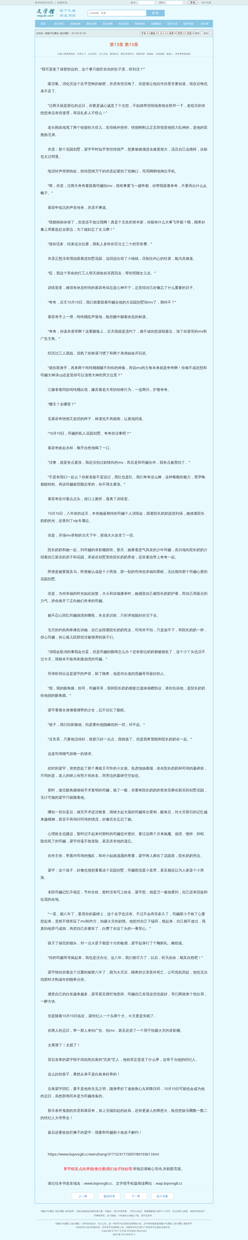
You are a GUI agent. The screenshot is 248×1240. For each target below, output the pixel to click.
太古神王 (92, 53)
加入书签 (162, 1196)
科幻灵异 (124, 23)
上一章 (82, 1196)
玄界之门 (81, 53)
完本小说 (172, 23)
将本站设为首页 (44, 2)
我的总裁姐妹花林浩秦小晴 (90, 1211)
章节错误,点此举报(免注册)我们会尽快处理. (98, 1168)
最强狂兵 (114, 53)
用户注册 (206, 2)
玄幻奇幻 (59, 23)
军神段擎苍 (99, 1215)
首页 (43, 23)
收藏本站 (62, 2)
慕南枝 (150, 53)
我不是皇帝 (146, 1215)
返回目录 (109, 1196)
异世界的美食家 (182, 53)
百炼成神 (160, 53)
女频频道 (156, 23)
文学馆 (57, 12)
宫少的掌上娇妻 (180, 1211)
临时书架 (188, 23)
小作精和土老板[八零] (128, 1215)
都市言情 (91, 23)
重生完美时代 (127, 53)
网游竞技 (140, 23)
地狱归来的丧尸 (197, 1211)
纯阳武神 (140, 53)
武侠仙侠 (75, 23)
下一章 (135, 1196)
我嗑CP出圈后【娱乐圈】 (57, 33)
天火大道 (103, 53)
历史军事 (108, 23)
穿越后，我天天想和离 (116, 1211)
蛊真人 (169, 53)
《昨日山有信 (135, 1211)
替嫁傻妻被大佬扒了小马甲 (157, 1211)
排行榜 (204, 23)
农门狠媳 (111, 1215)
